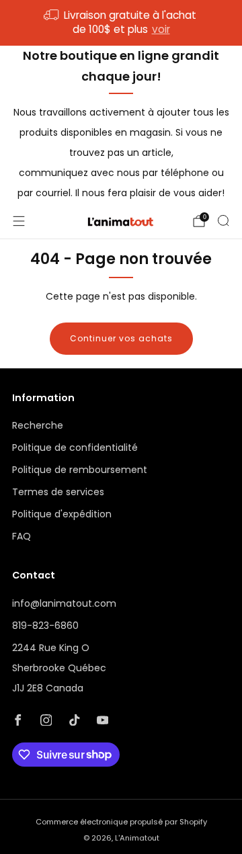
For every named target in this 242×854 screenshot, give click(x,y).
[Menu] (19, 221)
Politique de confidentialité (75, 447)
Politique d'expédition (62, 514)
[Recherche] (223, 220)
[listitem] (121, 23)
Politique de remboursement (79, 469)
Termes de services (58, 492)
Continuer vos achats (121, 338)
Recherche (37, 425)
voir (161, 29)
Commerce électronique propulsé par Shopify (121, 821)
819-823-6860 (45, 625)
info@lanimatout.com (64, 603)
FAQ (21, 536)
